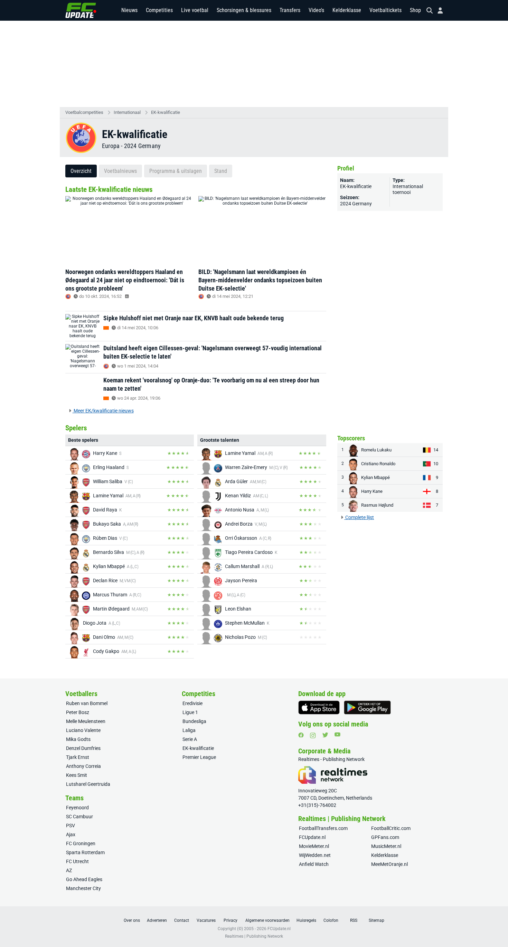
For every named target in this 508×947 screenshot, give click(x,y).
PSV (70, 825)
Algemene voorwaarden (267, 920)
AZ (69, 870)
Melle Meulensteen (85, 721)
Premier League (199, 757)
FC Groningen (80, 843)
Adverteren (157, 920)
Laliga (189, 730)
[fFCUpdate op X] (325, 735)
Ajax (70, 834)
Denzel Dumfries (83, 748)
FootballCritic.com (391, 828)
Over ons (132, 920)
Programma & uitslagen (175, 171)
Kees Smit (76, 775)
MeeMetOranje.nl (389, 864)
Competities (159, 10)
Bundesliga (194, 721)
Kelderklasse (346, 10)
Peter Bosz (77, 712)
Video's (316, 10)
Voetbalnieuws (120, 171)
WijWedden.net (315, 855)
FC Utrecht (77, 861)
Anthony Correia (83, 766)
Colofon (330, 920)
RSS (353, 920)
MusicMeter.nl (386, 846)
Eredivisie (192, 703)
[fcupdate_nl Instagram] (313, 735)
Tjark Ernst (77, 757)
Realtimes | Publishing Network (254, 936)
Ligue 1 (190, 712)
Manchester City (83, 888)
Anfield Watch (314, 864)
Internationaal (127, 112)
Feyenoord (77, 807)
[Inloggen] (437, 10)
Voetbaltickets (385, 10)
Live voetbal (194, 10)
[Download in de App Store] (319, 707)
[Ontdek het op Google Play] (367, 707)
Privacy (230, 920)
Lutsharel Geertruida (88, 784)
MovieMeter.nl (314, 846)
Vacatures (206, 920)
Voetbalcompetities (84, 112)
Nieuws (129, 10)
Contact (181, 920)
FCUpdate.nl (312, 837)
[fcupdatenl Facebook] (301, 735)
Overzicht (81, 171)
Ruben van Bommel (86, 703)
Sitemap (376, 920)
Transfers (290, 10)
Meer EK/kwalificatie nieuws (103, 410)
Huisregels (306, 920)
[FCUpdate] (80, 10)
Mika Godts (78, 739)
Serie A (189, 739)
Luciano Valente (83, 730)
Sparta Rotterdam (85, 852)
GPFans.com (385, 837)
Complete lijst (359, 517)
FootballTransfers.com (323, 828)
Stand (220, 171)
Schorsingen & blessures (244, 10)
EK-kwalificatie (165, 112)
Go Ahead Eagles (84, 879)
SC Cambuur (79, 816)
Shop (415, 10)
